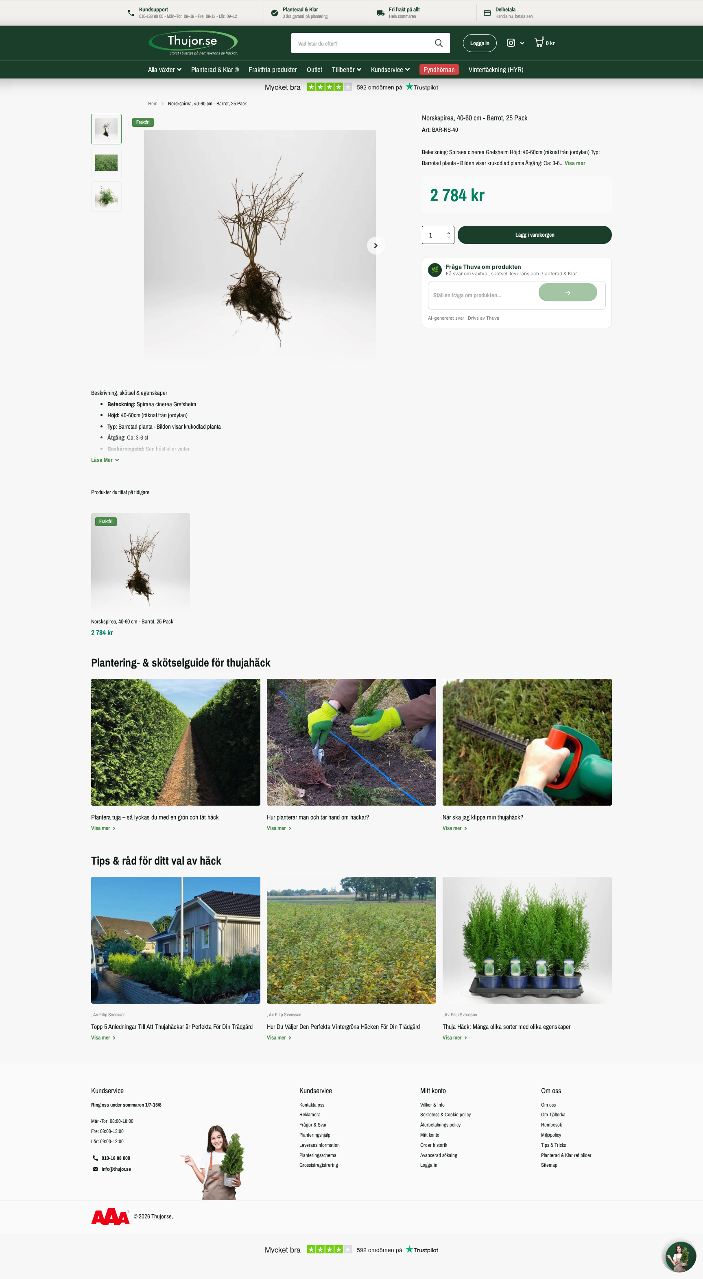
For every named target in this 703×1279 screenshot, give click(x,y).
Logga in (479, 43)
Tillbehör (343, 69)
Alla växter (161, 69)
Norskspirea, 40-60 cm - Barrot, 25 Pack (132, 621)
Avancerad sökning (438, 1155)
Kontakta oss (311, 1104)
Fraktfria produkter (273, 69)
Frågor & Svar (313, 1124)
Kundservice (387, 69)
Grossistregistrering (318, 1164)
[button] (376, 245)
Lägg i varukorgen (535, 235)
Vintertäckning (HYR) (496, 69)
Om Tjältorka (553, 1114)
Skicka (439, 43)
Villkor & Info (432, 1104)
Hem (152, 103)
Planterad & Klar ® (215, 69)
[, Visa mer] (515, 43)
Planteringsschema (317, 1155)
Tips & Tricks (553, 1145)
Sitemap (549, 1164)
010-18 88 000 (116, 1158)
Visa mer (575, 163)
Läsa (102, 460)
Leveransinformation (319, 1145)
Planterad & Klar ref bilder (566, 1155)
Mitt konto (433, 1090)
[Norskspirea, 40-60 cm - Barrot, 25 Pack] (140, 562)
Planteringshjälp (314, 1134)
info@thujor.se (116, 1169)
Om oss (551, 1090)
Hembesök (551, 1124)
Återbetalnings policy (440, 1124)
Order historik (433, 1145)
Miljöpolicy (551, 1134)
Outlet (314, 69)
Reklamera (310, 1114)
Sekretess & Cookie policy (445, 1114)
